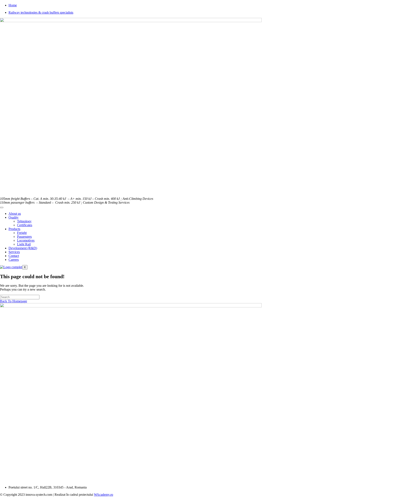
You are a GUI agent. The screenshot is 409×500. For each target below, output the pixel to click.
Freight (22, 233)
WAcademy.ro (103, 494)
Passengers (24, 236)
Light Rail (24, 244)
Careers (14, 259)
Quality (14, 217)
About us (15, 213)
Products (14, 229)
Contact (14, 256)
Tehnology (24, 221)
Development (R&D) (23, 248)
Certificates (24, 225)
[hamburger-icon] (1, 207)
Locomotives (26, 240)
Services (14, 252)
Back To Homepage (13, 301)
